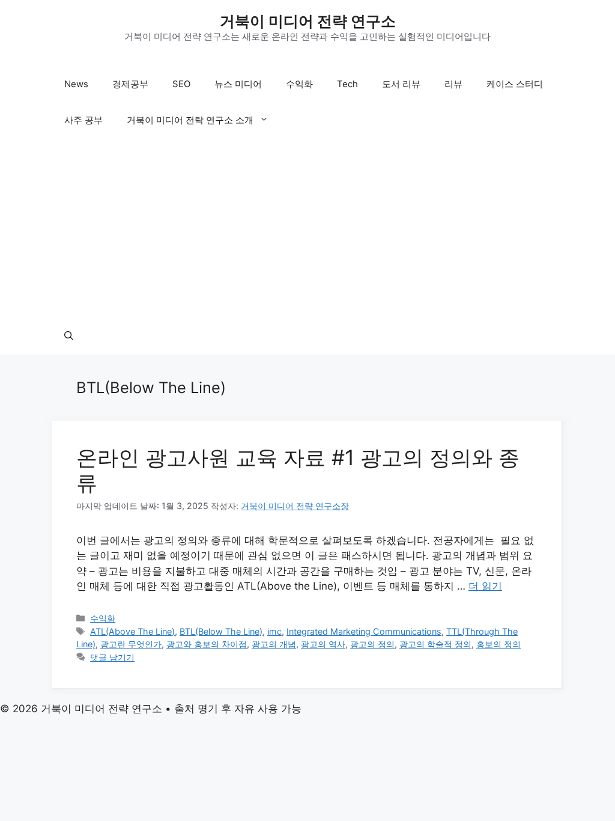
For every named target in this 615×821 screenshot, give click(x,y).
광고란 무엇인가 (131, 644)
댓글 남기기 (112, 657)
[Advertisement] (307, 228)
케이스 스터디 (514, 84)
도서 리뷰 (401, 84)
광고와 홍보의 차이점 (206, 644)
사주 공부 (83, 120)
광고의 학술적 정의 (435, 644)
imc (274, 631)
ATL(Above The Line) (132, 631)
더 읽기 (485, 586)
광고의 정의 (372, 644)
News (76, 84)
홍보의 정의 (498, 644)
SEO (181, 84)
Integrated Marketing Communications (363, 631)
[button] (68, 337)
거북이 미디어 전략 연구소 (308, 21)
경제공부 (130, 84)
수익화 (299, 84)
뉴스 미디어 (238, 84)
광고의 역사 (323, 644)
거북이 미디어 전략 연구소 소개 (190, 120)
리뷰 (453, 84)
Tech (347, 84)
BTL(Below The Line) (221, 631)
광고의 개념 (274, 644)
